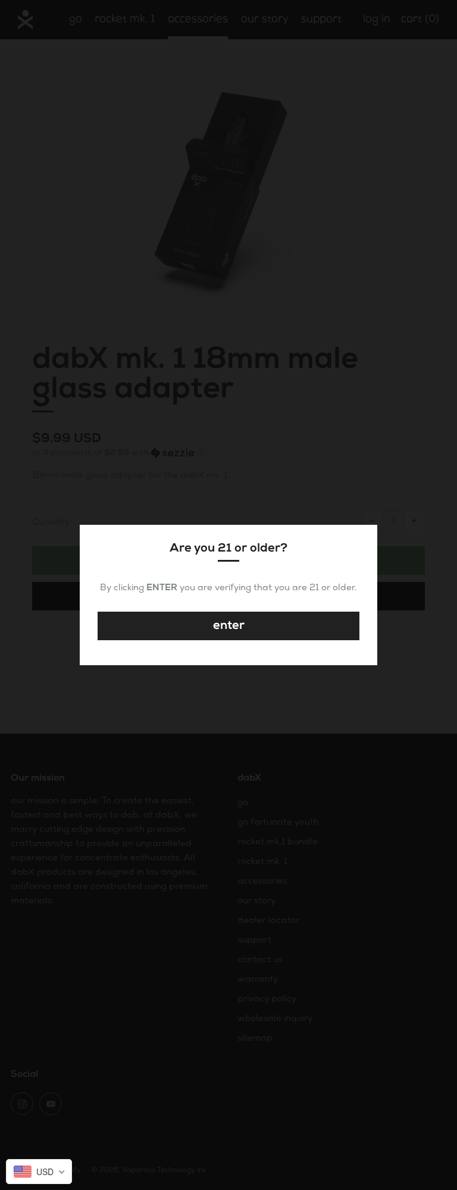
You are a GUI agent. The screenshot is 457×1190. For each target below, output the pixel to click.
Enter (229, 626)
